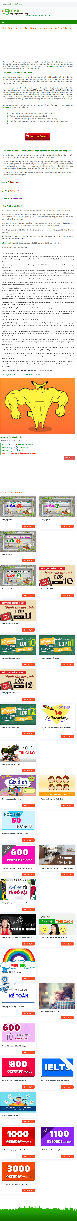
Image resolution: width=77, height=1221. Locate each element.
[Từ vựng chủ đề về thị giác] (18, 751)
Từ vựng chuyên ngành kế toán (13, 1007)
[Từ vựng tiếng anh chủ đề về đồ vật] (18, 889)
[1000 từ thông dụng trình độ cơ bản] (18, 1136)
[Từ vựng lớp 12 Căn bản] (18, 679)
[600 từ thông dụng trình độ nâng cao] (18, 1032)
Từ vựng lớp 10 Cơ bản (49, 589)
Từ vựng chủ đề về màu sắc (11, 972)
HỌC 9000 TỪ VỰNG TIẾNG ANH (38, 16)
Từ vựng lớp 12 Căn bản (10, 693)
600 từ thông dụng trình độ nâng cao (15, 1046)
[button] (5, 22)
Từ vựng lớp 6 (7, 520)
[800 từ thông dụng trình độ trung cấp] (18, 1067)
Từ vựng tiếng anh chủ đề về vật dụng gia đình (57, 868)
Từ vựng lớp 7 (46, 520)
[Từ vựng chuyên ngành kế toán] (18, 993)
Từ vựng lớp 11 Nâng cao (50, 658)
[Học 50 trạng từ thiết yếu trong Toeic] (18, 820)
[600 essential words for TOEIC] (57, 996)
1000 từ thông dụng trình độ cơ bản (14, 1150)
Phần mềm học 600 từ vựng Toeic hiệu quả (17, 868)
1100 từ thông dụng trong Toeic (52, 1150)
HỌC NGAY (28, 526)
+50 (14, 448)
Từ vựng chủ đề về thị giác (11, 764)
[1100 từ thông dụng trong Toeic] (57, 1136)
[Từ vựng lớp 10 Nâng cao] (18, 645)
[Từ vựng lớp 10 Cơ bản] (57, 575)
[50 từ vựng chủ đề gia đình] (18, 786)
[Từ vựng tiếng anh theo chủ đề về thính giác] (18, 924)
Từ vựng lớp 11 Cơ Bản (10, 623)
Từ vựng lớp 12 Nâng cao (11, 727)
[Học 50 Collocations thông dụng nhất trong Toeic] (57, 714)
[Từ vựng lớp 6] (18, 506)
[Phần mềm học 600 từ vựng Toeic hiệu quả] (18, 855)
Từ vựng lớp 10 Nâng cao (11, 658)
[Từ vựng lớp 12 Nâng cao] (18, 714)
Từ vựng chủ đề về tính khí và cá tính (54, 937)
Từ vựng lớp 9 (7, 589)
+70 (14, 451)
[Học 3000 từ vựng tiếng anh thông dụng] (18, 1171)
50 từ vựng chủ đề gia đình (11, 799)
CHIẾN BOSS (69, 458)
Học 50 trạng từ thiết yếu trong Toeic (15, 833)
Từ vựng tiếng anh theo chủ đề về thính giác (17, 937)
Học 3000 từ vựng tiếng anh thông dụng (16, 1184)
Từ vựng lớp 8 (7, 554)
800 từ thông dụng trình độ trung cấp (15, 1080)
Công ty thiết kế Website (15, 4)
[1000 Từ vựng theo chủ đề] (18, 1102)
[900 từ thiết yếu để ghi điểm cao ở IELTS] (57, 1067)
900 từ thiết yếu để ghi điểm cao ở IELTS (55, 1080)
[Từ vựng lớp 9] (18, 575)
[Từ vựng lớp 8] (18, 541)
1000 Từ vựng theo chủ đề (11, 1115)
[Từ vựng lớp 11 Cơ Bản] (18, 610)
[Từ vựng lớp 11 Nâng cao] (57, 645)
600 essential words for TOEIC (51, 1011)
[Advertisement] (38, 46)
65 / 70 (15, 444)
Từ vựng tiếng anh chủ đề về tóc (52, 799)
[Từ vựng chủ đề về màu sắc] (18, 959)
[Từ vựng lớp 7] (57, 506)
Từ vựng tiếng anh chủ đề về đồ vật (14, 903)
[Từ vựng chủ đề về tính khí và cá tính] (57, 924)
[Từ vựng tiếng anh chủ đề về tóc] (57, 786)
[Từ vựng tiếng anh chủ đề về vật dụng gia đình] (57, 855)
